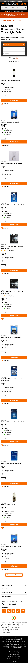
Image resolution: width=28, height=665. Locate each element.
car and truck (11, 20)
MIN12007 (4, 120)
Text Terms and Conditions (14, 659)
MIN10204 (4, 461)
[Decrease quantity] (5, 97)
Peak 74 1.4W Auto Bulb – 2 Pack (11, 463)
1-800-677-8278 (10, 604)
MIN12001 (4, 335)
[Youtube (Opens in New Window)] (23, 611)
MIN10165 (4, 162)
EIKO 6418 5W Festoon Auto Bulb (11, 80)
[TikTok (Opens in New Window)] (18, 611)
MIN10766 (4, 503)
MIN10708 (4, 79)
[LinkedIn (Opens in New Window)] (13, 611)
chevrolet (18, 20)
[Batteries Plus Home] (12, 4)
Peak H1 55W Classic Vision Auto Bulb (12, 422)
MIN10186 (4, 377)
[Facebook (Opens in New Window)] (4, 611)
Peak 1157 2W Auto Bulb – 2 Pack (11, 337)
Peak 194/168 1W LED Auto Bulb (11, 546)
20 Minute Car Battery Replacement (14, 1)
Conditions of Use (14, 654)
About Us (5, 589)
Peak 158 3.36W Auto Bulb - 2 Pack (11, 163)
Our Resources (6, 596)
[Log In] (21, 4)
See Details (19, 15)
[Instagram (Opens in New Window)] (9, 611)
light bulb (3, 20)
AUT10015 (3, 203)
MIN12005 (4, 544)
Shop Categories (7, 585)
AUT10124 (3, 290)
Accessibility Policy (14, 652)
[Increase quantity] (5, 95)
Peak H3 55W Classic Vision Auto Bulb (12, 205)
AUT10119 (3, 244)
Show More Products (14, 575)
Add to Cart (14, 100)
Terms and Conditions (14, 656)
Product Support (7, 592)
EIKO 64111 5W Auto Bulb (9, 505)
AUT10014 (3, 420)
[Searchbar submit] (25, 7)
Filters (13, 58)
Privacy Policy (14, 661)
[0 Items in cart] (25, 4)
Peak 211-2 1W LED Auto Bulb (10, 122)
